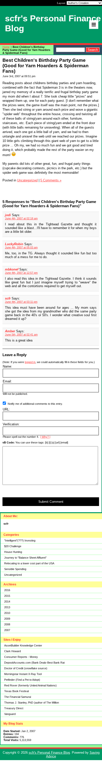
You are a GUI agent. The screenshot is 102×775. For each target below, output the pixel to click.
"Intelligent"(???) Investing (19, 540)
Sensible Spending (15, 569)
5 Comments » (50, 180)
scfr (8, 298)
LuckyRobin (14, 244)
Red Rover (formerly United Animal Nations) (30, 685)
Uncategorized (13, 574)
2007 (7, 630)
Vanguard (10, 713)
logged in (30, 362)
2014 (7, 601)
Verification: (11, 424)
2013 (7, 607)
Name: (7, 366)
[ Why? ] (45, 436)
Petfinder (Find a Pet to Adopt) (22, 679)
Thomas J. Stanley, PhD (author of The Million (31, 702)
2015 (7, 595)
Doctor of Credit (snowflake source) (25, 668)
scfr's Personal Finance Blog (49, 752)
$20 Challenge (12, 546)
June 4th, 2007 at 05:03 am (21, 247)
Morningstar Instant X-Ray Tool (23, 674)
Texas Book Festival (16, 691)
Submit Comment (50, 502)
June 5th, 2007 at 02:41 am (21, 334)
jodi (8, 215)
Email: (7, 381)
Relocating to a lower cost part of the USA (29, 563)
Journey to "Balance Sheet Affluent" (25, 557)
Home (6, 46)
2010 (7, 612)
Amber (10, 331)
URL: (6, 409)
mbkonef (11, 269)
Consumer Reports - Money (21, 656)
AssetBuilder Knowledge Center (23, 645)
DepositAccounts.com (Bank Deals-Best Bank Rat (34, 662)
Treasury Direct (13, 708)
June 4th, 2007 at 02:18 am (21, 218)
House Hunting (13, 551)
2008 (7, 624)
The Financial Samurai (17, 696)
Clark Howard (12, 651)
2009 (7, 618)
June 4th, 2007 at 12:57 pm (21, 272)
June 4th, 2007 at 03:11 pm (21, 301)
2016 (7, 590)
